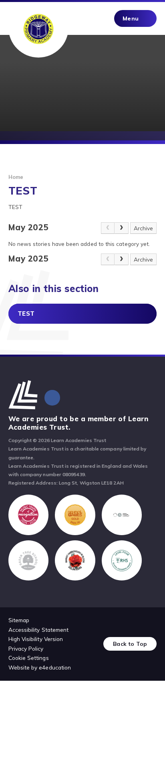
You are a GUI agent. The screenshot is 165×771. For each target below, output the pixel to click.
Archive (143, 228)
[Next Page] (121, 228)
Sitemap (18, 620)
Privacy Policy (26, 648)
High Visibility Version (35, 638)
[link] (108, 228)
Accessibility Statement (38, 629)
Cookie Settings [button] (28, 657)
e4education (55, 667)
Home (15, 177)
